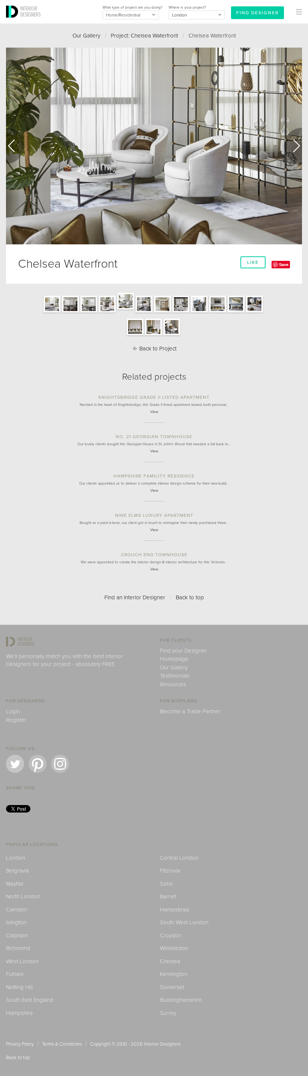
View (154, 412)
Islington (16, 922)
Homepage (174, 658)
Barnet (168, 896)
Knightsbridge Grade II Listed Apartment (154, 397)
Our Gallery (86, 35)
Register (16, 720)
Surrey (168, 1013)
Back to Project (157, 348)
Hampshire (19, 1013)
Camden (16, 909)
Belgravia (17, 870)
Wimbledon (174, 948)
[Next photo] (293, 146)
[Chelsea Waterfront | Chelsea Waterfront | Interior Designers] (52, 312)
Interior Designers (162, 1044)
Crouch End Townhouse (154, 554)
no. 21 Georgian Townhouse (154, 436)
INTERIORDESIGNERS (30, 11)
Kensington (173, 974)
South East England (29, 1000)
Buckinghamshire (181, 1000)
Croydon (170, 935)
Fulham (15, 974)
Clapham (17, 935)
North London (23, 896)
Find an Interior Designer (134, 597)
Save (283, 264)
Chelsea (170, 961)
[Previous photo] (15, 146)
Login (13, 711)
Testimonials (175, 675)
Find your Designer (183, 650)
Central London (179, 858)
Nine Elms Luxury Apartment (154, 515)
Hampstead (174, 909)
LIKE (253, 262)
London (15, 858)
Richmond (18, 948)
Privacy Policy (20, 1044)
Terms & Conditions (62, 1044)
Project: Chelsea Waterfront (144, 35)
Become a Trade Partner (190, 711)
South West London (184, 922)
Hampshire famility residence (154, 476)
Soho (166, 883)
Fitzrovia (170, 870)
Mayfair (15, 883)
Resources (173, 684)
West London (22, 961)
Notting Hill (19, 987)
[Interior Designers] (13, 21)
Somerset (172, 987)
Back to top (190, 597)
